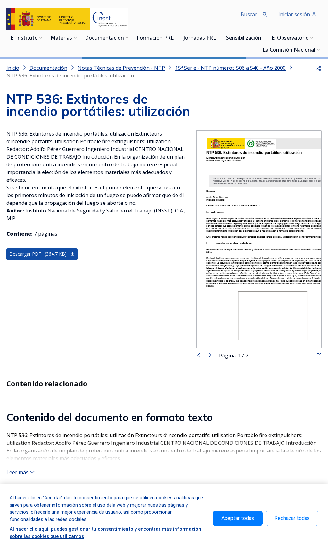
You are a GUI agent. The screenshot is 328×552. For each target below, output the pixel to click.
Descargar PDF (38, 254)
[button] (318, 68)
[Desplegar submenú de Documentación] (127, 38)
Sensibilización (243, 38)
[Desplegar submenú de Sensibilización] (263, 38)
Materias (61, 38)
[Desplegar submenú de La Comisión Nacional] (318, 49)
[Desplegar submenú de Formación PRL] (175, 38)
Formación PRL (155, 38)
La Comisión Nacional (289, 50)
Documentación (104, 38)
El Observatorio (290, 38)
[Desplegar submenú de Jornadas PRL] (218, 38)
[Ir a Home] (67, 19)
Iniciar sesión (294, 14)
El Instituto (24, 38)
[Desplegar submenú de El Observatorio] (312, 38)
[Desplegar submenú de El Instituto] (41, 38)
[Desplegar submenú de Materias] (75, 38)
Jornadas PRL (200, 38)
